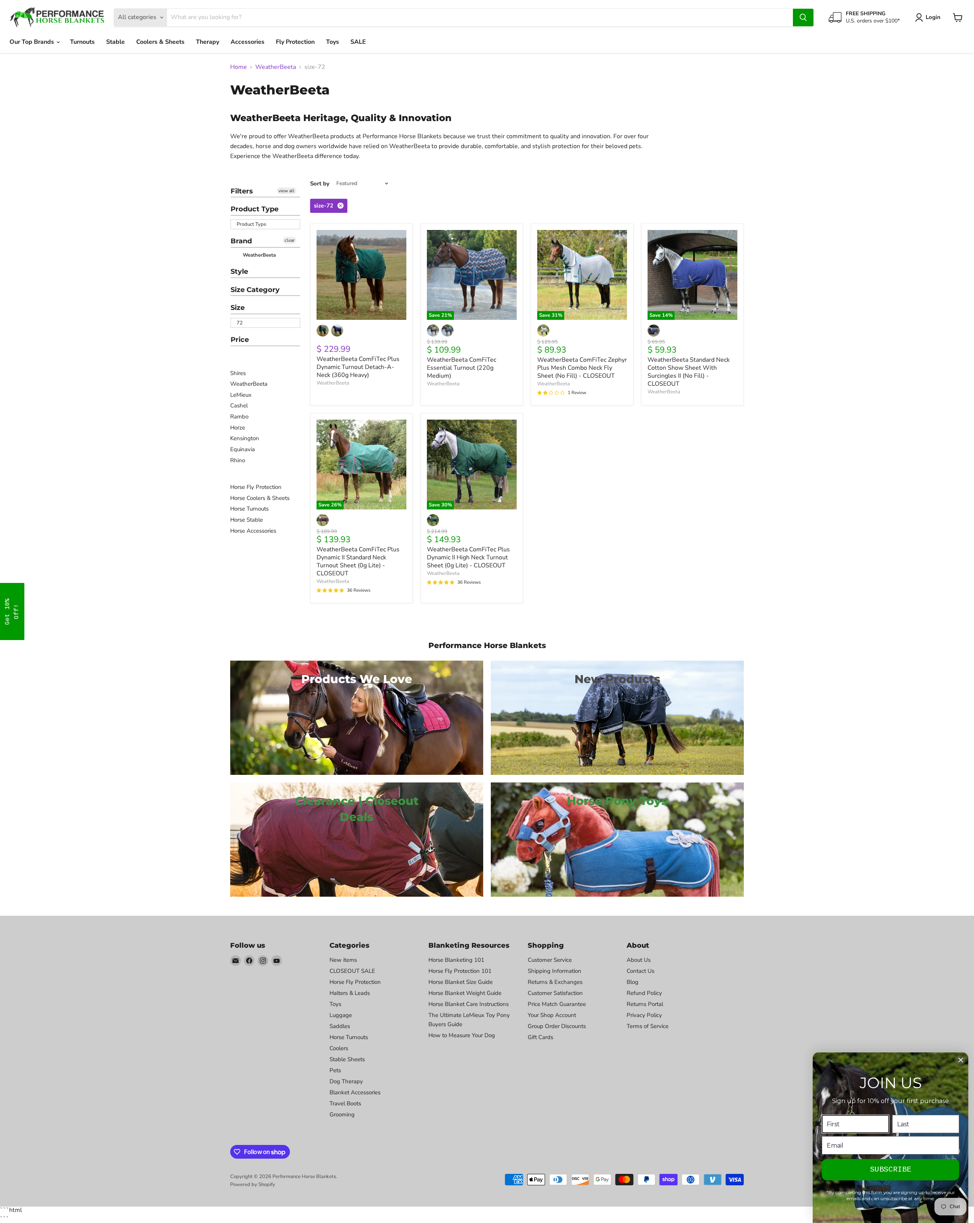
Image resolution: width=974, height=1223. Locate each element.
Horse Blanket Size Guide (460, 982)
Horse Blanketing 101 (456, 960)
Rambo (239, 416)
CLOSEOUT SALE (352, 971)
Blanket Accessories (354, 1092)
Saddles (339, 1026)
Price (240, 339)
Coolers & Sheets (160, 42)
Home (238, 67)
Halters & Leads (349, 993)
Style (239, 271)
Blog (632, 982)
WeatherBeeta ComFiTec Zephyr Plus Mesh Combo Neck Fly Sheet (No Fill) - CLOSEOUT (582, 368)
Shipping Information (554, 971)
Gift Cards (540, 1037)
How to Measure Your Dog (461, 1035)
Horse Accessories (253, 531)
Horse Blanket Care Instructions (468, 1004)
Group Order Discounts (557, 1026)
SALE (358, 42)
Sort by (319, 183)
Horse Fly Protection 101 (460, 971)
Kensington (244, 438)
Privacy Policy (644, 1015)
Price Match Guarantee (557, 1004)
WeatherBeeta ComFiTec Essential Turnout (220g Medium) (461, 368)
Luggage (340, 1015)
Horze (237, 427)
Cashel (239, 405)
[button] (12, 611)
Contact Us (640, 971)
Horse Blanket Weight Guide (464, 993)
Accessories (247, 42)
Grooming (342, 1114)
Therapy (207, 42)
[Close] (960, 1060)
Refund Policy (644, 993)
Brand (241, 241)
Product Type (255, 209)
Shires (238, 373)
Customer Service (550, 960)
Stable (115, 42)
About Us (639, 960)
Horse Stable (246, 520)
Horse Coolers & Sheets (260, 498)
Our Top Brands (33, 42)
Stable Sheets (347, 1059)
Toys (332, 42)
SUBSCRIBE (890, 1169)
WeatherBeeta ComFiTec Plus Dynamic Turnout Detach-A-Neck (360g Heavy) (358, 367)
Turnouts (82, 42)
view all (286, 191)
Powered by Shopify (252, 1184)
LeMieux (240, 395)
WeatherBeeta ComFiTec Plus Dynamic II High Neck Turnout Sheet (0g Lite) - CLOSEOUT (468, 557)
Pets (335, 1070)
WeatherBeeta (275, 67)
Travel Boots (345, 1103)
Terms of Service (647, 1026)
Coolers (338, 1048)
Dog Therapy (346, 1081)
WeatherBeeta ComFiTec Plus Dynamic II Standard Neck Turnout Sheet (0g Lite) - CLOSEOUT (358, 561)
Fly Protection (295, 42)
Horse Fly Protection (256, 487)
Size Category (255, 290)
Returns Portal (645, 1004)
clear (289, 240)
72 (240, 322)
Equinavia (242, 449)
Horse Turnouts (249, 509)
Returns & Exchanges (555, 982)
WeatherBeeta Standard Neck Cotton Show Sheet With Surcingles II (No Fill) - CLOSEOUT (689, 372)
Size (238, 307)
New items (343, 960)
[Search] (803, 17)
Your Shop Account (552, 1015)
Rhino (237, 460)
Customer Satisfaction (555, 993)
